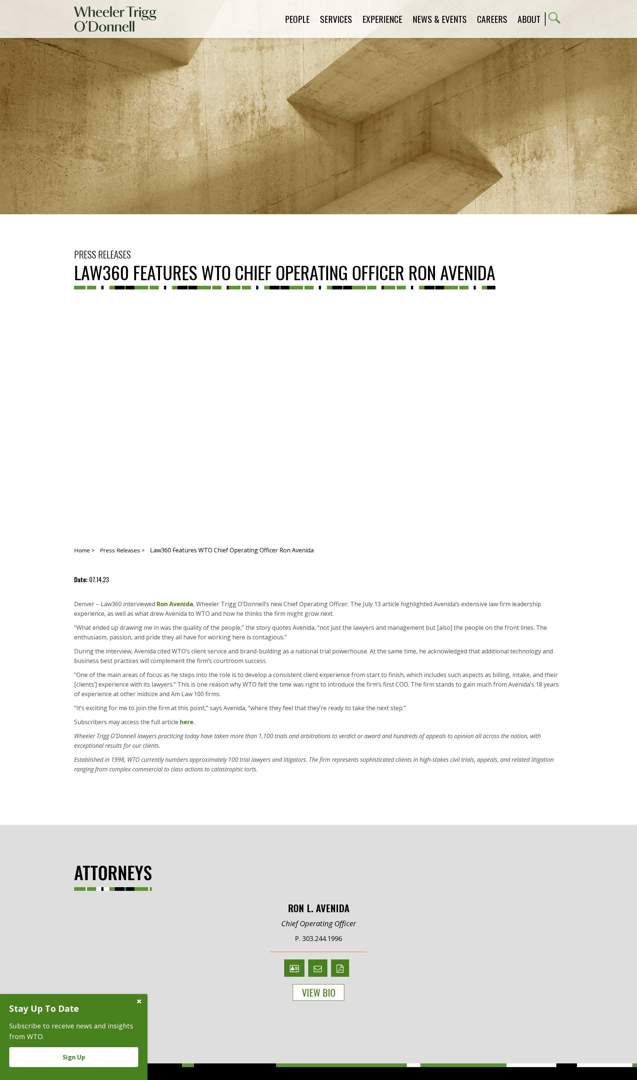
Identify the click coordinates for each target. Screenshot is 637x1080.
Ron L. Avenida (318, 908)
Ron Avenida (175, 604)
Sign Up (74, 1057)
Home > (84, 550)
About (529, 18)
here (187, 722)
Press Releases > (122, 550)
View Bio (318, 992)
